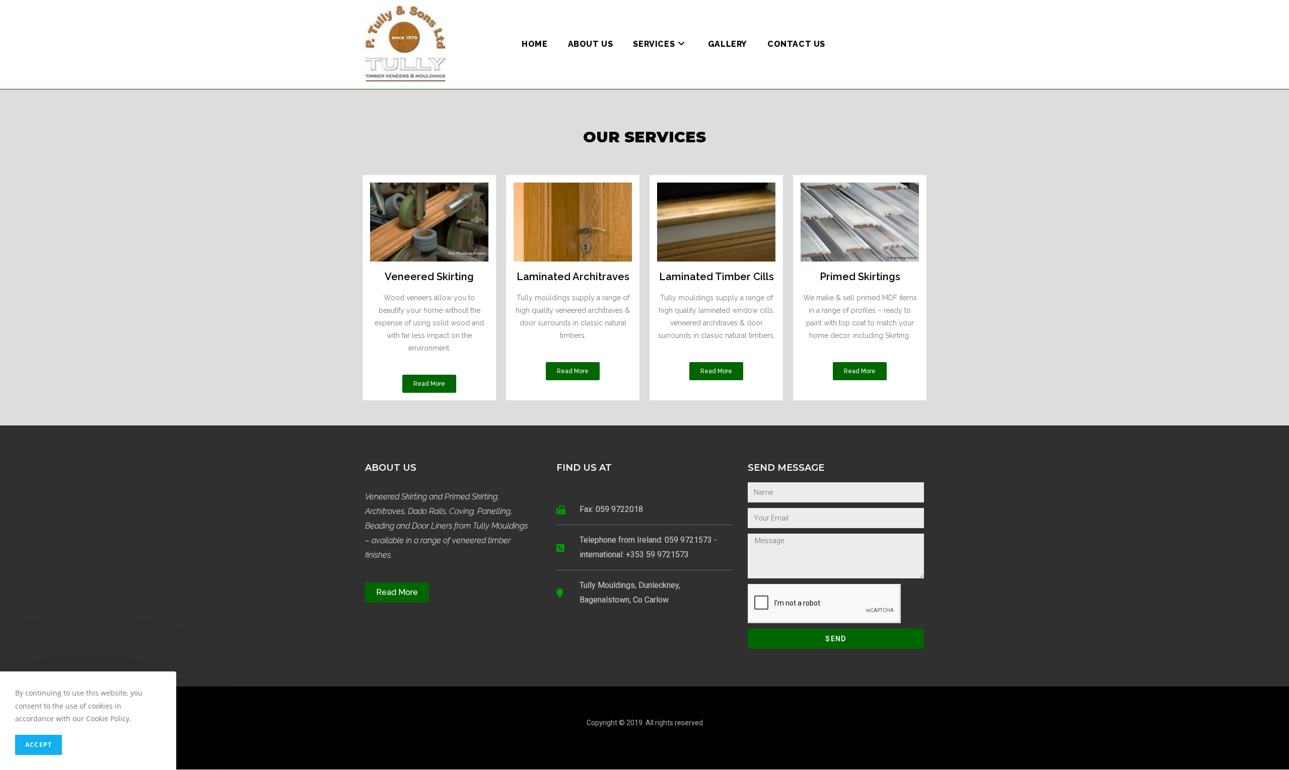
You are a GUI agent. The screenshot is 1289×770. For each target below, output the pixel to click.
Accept (38, 744)
